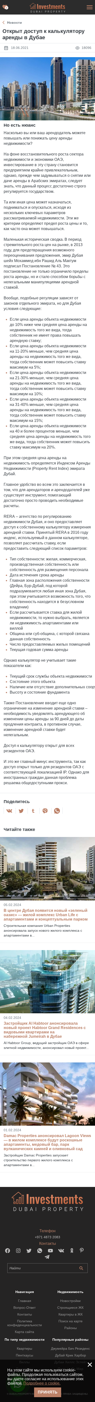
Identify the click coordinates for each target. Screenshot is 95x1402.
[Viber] (45, 811)
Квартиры (24, 1348)
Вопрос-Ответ (24, 1307)
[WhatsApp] (57, 811)
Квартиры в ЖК (70, 1314)
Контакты (24, 1314)
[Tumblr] (33, 811)
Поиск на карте (70, 1321)
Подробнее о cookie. (41, 1383)
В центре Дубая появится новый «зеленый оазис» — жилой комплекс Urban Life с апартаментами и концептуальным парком (46, 914)
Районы (70, 1328)
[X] (21, 811)
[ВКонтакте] (9, 811)
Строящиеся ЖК (70, 1307)
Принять (47, 1392)
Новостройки (70, 1301)
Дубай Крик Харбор (70, 1355)
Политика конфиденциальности (24, 1323)
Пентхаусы (24, 1355)
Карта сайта (24, 1332)
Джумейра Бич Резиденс (70, 1348)
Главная (24, 1301)
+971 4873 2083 (47, 1237)
